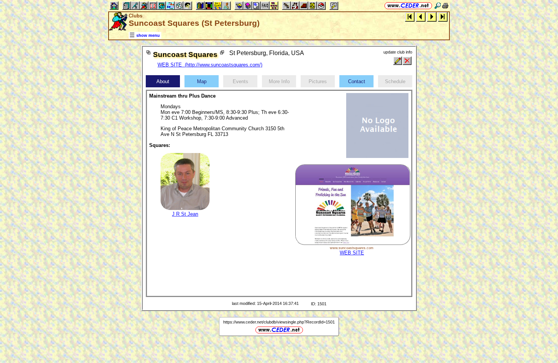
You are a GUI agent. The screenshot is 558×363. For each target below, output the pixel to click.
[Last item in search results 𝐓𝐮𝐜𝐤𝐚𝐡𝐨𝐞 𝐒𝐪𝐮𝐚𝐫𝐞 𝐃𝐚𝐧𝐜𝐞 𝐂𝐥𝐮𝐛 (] (443, 16)
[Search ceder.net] (438, 5)
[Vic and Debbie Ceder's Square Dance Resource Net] (408, 5)
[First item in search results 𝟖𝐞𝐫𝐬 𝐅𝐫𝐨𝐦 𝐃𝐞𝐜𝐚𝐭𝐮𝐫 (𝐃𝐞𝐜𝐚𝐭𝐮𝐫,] (410, 16)
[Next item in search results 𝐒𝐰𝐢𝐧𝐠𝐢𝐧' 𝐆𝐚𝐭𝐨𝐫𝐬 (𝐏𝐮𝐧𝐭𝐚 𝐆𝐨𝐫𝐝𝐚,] (432, 16)
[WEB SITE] (352, 243)
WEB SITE (352, 253)
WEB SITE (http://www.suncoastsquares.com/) (210, 65)
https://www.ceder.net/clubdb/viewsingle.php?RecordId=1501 (279, 322)
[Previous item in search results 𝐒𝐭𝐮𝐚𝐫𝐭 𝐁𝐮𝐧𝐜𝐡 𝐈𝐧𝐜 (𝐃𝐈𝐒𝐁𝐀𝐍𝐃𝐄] (421, 16)
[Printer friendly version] (445, 5)
